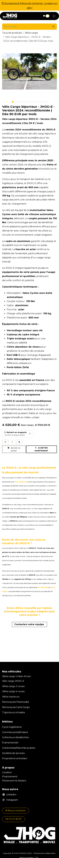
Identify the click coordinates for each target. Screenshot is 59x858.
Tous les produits (12, 32)
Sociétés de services (13, 753)
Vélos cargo (31, 32)
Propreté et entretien (14, 758)
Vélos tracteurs (10, 696)
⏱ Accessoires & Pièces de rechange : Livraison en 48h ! (29, 5)
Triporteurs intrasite (13, 712)
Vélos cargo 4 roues (13, 691)
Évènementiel (10, 742)
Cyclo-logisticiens (12, 727)
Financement (10, 776)
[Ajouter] (19, 442)
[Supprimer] (5, 442)
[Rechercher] (53, 26)
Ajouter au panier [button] (15, 449)
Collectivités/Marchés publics (18, 748)
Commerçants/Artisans (15, 732)
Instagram (12, 800)
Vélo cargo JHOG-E (13, 681)
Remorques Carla (12, 707)
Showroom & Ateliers (14, 780)
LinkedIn (11, 794)
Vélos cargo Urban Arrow (16, 676)
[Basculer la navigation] (54, 16)
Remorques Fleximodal (16, 702)
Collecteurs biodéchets (15, 737)
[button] (5, 71)
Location (7, 772)
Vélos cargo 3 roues (13, 686)
